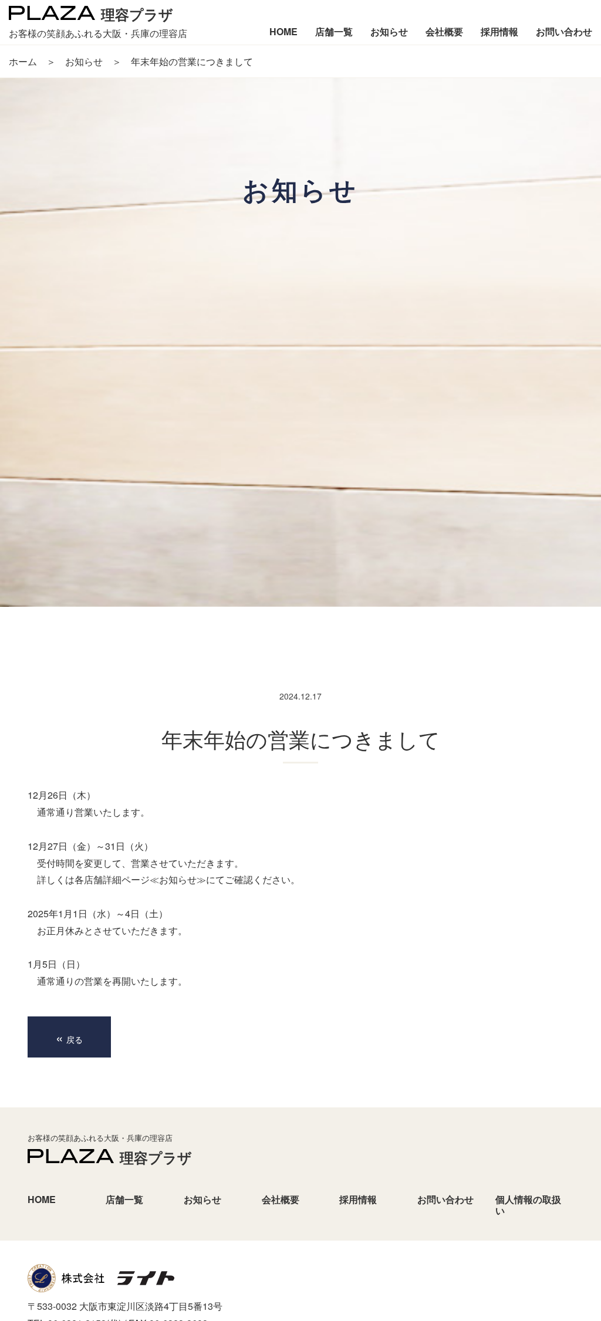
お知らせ (84, 61)
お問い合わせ (445, 1199)
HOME (42, 1199)
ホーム (23, 61)
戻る (69, 1037)
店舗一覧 (124, 1199)
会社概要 (280, 1199)
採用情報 (358, 1199)
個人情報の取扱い (528, 1205)
